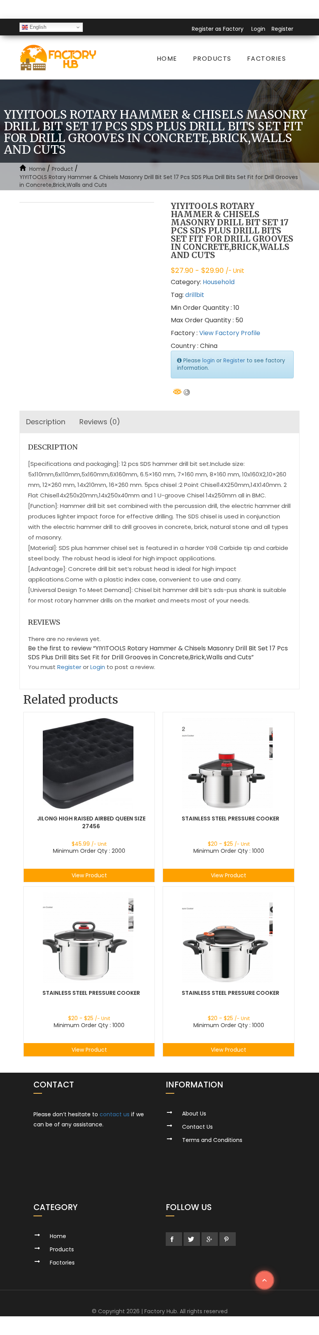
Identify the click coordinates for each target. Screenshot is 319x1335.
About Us (194, 1113)
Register (282, 29)
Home (167, 58)
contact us (115, 1114)
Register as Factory (218, 29)
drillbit (194, 294)
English (37, 27)
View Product (89, 875)
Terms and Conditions (212, 1140)
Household (219, 282)
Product (62, 169)
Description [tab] (45, 422)
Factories (266, 58)
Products (212, 58)
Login (258, 29)
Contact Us (197, 1127)
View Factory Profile (229, 332)
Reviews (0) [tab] (99, 422)
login (208, 360)
